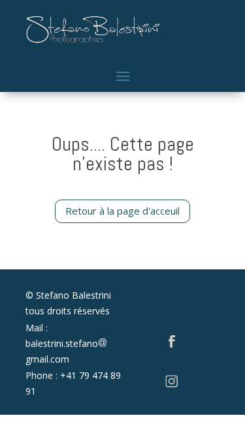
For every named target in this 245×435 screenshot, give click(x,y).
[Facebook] (172, 344)
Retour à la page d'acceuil (122, 210)
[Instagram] (171, 384)
